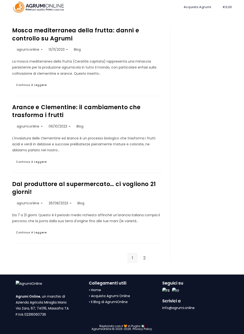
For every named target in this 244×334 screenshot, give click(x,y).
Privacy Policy (142, 329)
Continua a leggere (35, 86)
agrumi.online (28, 49)
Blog (77, 49)
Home (96, 290)
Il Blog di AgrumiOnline (109, 302)
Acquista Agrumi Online (110, 296)
